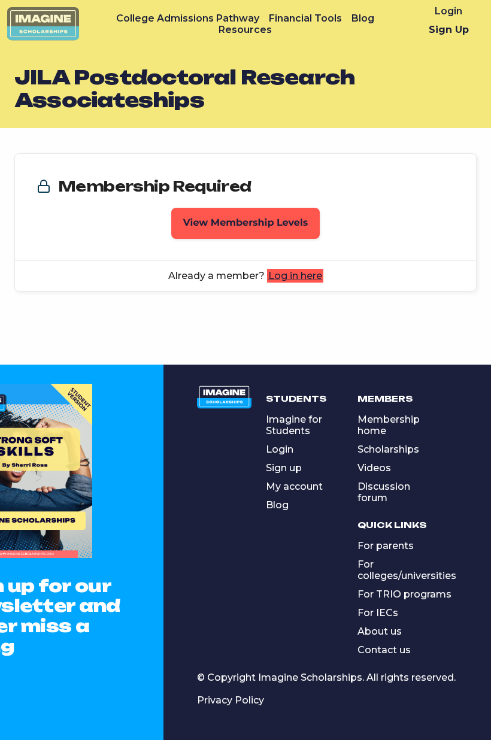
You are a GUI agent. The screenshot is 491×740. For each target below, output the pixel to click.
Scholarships (388, 449)
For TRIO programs (404, 594)
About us (379, 631)
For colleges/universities (406, 570)
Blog (362, 18)
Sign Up (449, 29)
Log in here (295, 275)
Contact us (384, 650)
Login (448, 11)
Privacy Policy (230, 700)
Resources (245, 29)
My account (294, 486)
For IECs (377, 612)
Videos (374, 468)
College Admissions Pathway (187, 18)
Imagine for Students (294, 425)
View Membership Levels (245, 223)
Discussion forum (383, 492)
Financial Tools (305, 18)
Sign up (284, 468)
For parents (385, 545)
